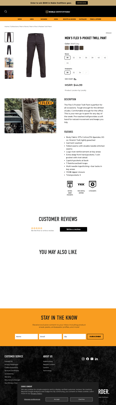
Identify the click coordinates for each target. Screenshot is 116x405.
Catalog (83, 19)
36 (86, 58)
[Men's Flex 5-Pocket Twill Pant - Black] (12, 287)
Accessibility (9, 374)
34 (80, 58)
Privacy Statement (11, 364)
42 (105, 58)
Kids (56, 19)
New (20, 19)
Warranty (8, 377)
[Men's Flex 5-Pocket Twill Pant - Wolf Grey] (16, 287)
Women (44, 19)
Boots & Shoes (69, 19)
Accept (57, 399)
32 (74, 58)
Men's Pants (24, 26)
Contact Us (8, 361)
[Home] (58, 11)
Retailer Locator (49, 364)
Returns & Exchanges (12, 380)
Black (72, 48)
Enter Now (81, 3)
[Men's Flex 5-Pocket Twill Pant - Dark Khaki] (8, 287)
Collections (14, 26)
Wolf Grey (77, 48)
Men (32, 19)
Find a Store (95, 19)
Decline (82, 399)
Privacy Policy (36, 393)
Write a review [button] (73, 229)
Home (7, 26)
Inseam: (68, 69)
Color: (72, 44)
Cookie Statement (11, 367)
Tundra (81, 48)
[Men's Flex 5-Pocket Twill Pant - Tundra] (19, 287)
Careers (46, 367)
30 (67, 57)
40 (99, 58)
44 (67, 63)
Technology (47, 370)
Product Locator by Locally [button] (75, 90)
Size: (67, 54)
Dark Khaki (67, 48)
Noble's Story (48, 361)
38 (92, 58)
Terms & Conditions (12, 370)
